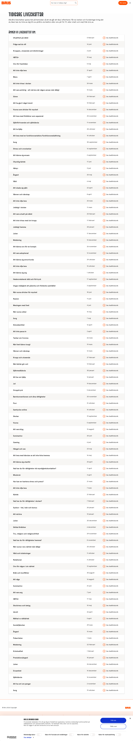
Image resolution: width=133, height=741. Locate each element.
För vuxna (123, 3)
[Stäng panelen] (130, 718)
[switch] (71, 734)
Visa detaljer (27, 737)
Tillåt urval (113, 726)
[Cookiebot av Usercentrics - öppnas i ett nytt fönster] (12, 737)
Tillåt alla (113, 720)
